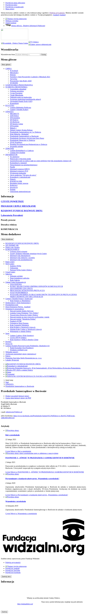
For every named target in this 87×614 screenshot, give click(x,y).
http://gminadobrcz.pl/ (25, 604)
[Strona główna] (14, 39)
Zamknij (56, 15)
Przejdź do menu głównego (15, 3)
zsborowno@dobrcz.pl (14, 412)
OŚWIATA (9, 384)
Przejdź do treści (11, 5)
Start (7, 382)
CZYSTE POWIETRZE (12, 201)
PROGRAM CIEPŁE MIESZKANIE (18, 206)
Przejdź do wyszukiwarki (14, 7)
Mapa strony (9, 9)
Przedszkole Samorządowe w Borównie (19, 386)
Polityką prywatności (57, 13)
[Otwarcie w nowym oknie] (34, 42)
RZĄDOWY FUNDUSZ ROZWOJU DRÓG (21, 210)
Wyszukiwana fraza (8, 54)
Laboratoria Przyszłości (12, 215)
